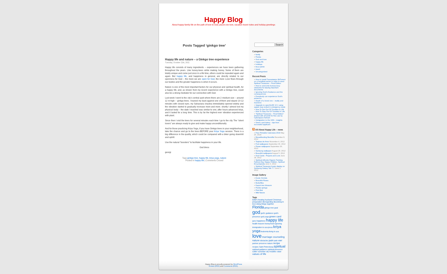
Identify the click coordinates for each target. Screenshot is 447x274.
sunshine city (263, 251)
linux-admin (260, 67)
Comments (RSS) (231, 266)
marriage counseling (273, 236)
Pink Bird (259, 190)
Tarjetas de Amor (262, 141)
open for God (208, 79)
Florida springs (261, 188)
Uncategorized (261, 72)
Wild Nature (260, 193)
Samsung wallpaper (264, 151)
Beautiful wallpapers (264, 153)
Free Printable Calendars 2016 (268, 133)
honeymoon (270, 224)
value (279, 251)
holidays (259, 64)
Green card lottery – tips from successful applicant (266, 123)
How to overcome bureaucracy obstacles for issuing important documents (267, 88)
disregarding (267, 202)
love (257, 236)
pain (271, 240)
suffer (254, 251)
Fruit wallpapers (262, 144)
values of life (259, 254)
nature (223, 158)
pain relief (278, 240)
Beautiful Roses (262, 180)
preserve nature (266, 243)
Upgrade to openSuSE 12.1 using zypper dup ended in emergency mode (269, 106)
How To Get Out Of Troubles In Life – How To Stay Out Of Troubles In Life (269, 110)
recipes (255, 247)
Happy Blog (223, 19)
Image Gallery (259, 175)
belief (254, 200)
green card (275, 216)
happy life (182, 76)
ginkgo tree (192, 158)
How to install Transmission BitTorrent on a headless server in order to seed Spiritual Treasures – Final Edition (269, 81)
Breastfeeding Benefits (265, 137)
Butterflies (260, 183)
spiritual (279, 246)
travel (258, 69)
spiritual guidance (259, 249)
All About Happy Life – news (269, 130)
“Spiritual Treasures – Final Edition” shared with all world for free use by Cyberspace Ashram (269, 116)
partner (255, 243)
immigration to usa (260, 227)
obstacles (264, 240)
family (258, 54)
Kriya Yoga (219, 131)
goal (276, 208)
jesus (270, 227)
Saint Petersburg (266, 247)
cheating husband (264, 200)
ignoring (278, 224)
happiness (261, 221)
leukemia (265, 231)
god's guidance (267, 213)
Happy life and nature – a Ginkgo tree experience (197, 59)
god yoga (265, 217)
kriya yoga (214, 158)
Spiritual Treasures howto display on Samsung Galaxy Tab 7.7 (269, 167)
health (254, 224)
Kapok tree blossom (264, 185)
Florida (258, 57)
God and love (261, 59)
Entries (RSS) (214, 266)
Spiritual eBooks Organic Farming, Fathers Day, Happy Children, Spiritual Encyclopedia (269, 162)
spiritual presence (275, 249)
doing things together (265, 204)
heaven (261, 224)
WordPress (237, 264)
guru (254, 221)
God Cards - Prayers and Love (268, 156)
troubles (272, 251)
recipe (276, 243)
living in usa (274, 231)
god (256, 212)
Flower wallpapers (263, 146)
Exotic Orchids (261, 178)
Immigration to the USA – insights (269, 120)
